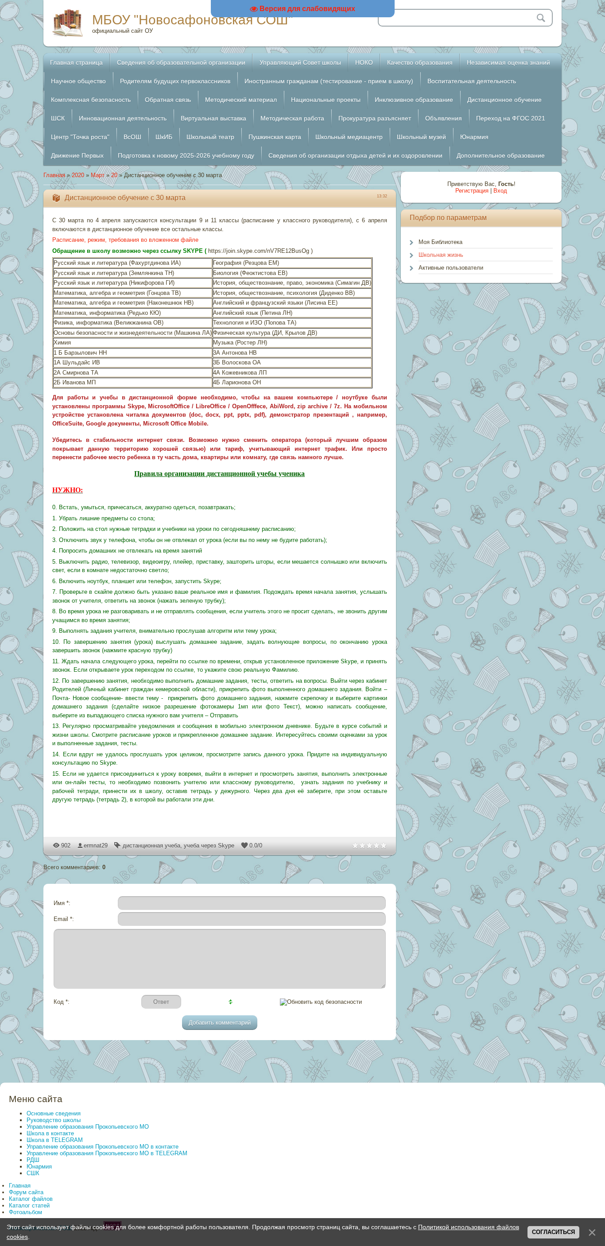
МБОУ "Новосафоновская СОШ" (192, 19)
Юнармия (39, 1166)
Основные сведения (54, 1113)
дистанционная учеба (151, 845)
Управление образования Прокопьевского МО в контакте (102, 1146)
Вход (500, 190)
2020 (78, 175)
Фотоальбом (25, 1212)
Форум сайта (26, 1192)
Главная (54, 175)
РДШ (33, 1160)
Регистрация (472, 190)
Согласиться (553, 1232)
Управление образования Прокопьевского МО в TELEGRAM (107, 1153)
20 (114, 175)
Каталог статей (29, 1205)
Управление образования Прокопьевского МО (88, 1126)
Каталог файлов (31, 1199)
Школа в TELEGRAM (55, 1140)
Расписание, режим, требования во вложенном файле (125, 239)
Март (98, 175)
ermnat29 (96, 845)
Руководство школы (54, 1120)
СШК (33, 1173)
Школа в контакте (50, 1133)
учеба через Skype (209, 845)
